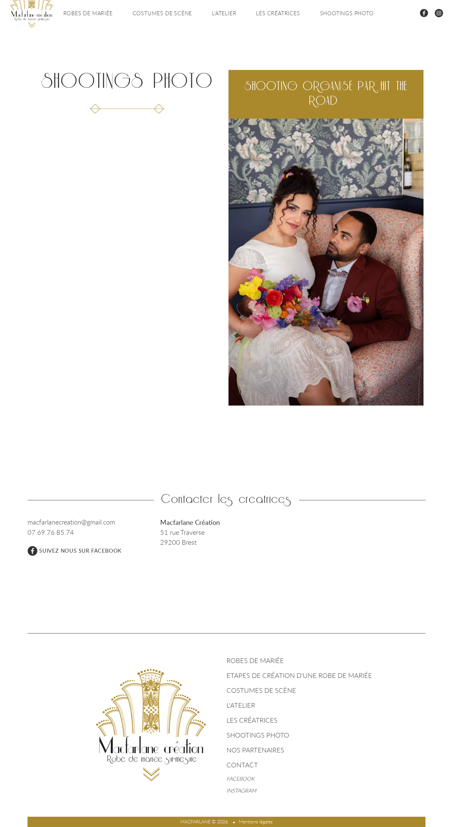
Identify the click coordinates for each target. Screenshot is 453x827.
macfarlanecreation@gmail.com (71, 522)
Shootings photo (347, 13)
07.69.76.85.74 (51, 532)
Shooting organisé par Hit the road (326, 94)
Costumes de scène (162, 13)
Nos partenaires (255, 749)
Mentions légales (256, 821)
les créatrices (278, 13)
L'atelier (224, 13)
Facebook (240, 778)
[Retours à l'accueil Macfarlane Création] (151, 725)
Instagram (241, 790)
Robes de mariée (88, 13)
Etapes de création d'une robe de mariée (299, 675)
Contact (242, 764)
